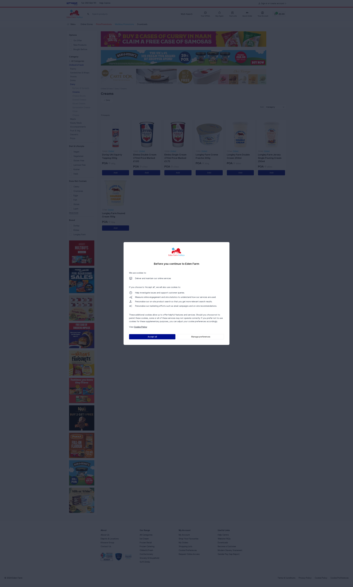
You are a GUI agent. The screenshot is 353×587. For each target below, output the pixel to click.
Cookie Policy (140, 327)
